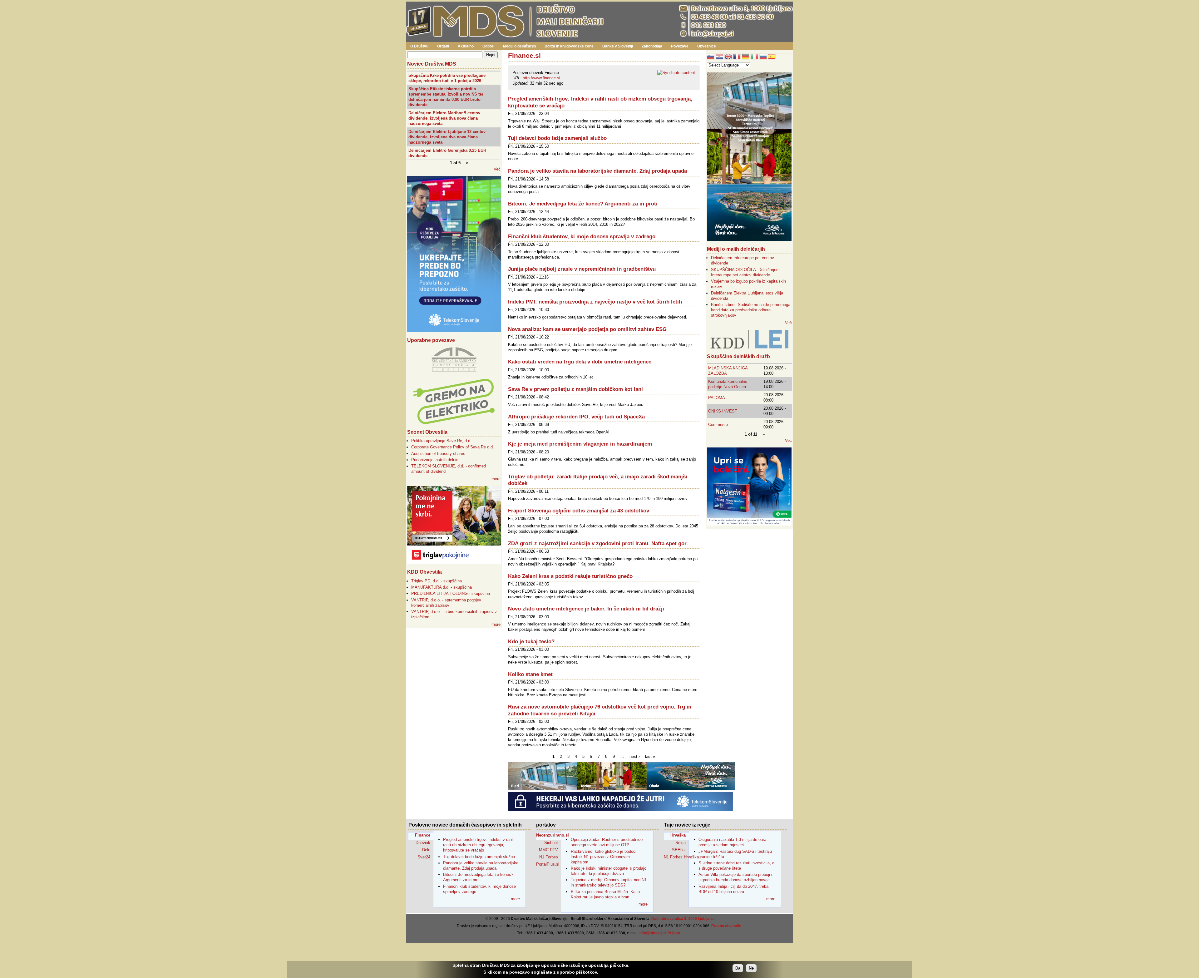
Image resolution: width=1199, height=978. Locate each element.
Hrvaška (678, 835)
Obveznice (706, 46)
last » (650, 756)
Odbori (488, 46)
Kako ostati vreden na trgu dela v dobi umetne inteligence (579, 362)
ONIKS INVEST (722, 411)
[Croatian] (719, 57)
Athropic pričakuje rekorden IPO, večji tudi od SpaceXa (576, 417)
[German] (745, 57)
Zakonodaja (652, 46)
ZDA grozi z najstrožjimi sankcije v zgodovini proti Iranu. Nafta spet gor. (598, 543)
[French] (737, 57)
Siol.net (551, 842)
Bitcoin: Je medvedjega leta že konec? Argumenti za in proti (583, 204)
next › (634, 756)
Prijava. (674, 933)
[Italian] (754, 57)
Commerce (718, 424)
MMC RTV (548, 849)
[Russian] (763, 57)
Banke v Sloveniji (617, 46)
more (496, 479)
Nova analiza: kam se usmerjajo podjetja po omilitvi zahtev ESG (587, 329)
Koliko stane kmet (530, 674)
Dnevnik (423, 842)
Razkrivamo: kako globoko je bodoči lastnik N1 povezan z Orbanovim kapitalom (603, 856)
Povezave (679, 46)
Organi (443, 46)
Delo (426, 849)
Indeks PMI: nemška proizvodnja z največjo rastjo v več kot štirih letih (595, 302)
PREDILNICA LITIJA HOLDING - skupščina (450, 593)
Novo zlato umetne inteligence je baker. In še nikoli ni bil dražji (586, 609)
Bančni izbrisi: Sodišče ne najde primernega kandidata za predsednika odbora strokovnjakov (750, 310)
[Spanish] (772, 57)
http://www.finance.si (541, 78)
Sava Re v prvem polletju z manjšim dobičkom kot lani (575, 389)
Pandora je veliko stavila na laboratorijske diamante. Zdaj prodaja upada (597, 171)
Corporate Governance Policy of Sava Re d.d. (452, 447)
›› (467, 162)
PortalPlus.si (547, 864)
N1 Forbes (548, 857)
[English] (728, 57)
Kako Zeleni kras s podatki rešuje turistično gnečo (570, 576)
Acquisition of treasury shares (438, 453)
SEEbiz (679, 849)
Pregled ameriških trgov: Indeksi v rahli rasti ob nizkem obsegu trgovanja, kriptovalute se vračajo (478, 844)
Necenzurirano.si (548, 835)
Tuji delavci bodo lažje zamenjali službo (557, 138)
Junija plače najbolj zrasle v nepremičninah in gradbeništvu (582, 269)
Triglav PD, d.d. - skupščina (436, 581)
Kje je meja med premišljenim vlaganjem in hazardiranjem (580, 444)
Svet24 (423, 857)
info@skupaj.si (652, 933)
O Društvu (419, 46)
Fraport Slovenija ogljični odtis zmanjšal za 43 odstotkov (578, 511)
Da (737, 968)
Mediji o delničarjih (519, 46)
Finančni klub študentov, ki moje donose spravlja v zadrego (581, 237)
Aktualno (466, 46)
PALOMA (716, 397)
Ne (751, 968)
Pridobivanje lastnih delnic (434, 459)
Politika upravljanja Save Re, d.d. (441, 440)
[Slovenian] (710, 57)
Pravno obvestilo (726, 926)
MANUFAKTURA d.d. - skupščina (441, 587)
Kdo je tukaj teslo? (531, 642)
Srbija (680, 842)
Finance (422, 835)
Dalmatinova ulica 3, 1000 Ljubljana (682, 918)
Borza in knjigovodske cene (569, 46)
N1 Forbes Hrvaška (676, 857)
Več (497, 169)
